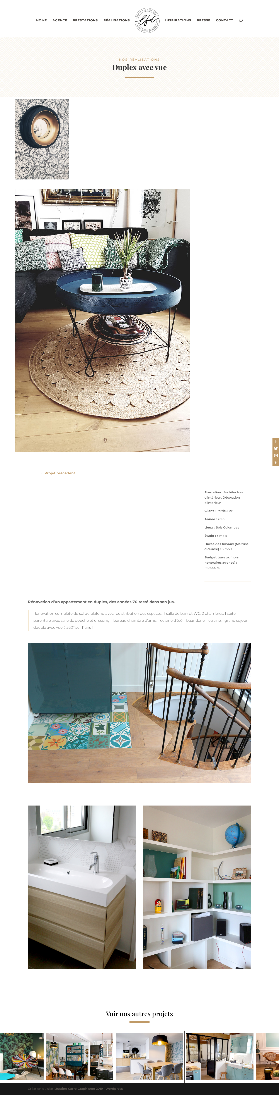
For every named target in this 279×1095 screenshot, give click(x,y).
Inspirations (178, 20)
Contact (224, 20)
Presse (203, 20)
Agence (60, 20)
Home (41, 20)
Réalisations (117, 20)
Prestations (85, 20)
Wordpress (114, 1089)
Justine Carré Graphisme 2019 (79, 1089)
